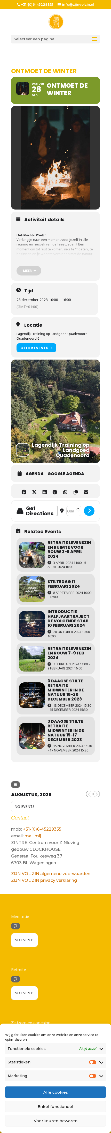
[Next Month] (96, 794)
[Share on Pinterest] (54, 491)
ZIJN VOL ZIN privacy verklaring (44, 880)
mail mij (33, 835)
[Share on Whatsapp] (65, 491)
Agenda (35, 474)
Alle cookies (55, 1092)
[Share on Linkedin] (44, 491)
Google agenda (65, 474)
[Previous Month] (89, 794)
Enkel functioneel (55, 1106)
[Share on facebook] (23, 491)
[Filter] (15, 784)
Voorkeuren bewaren (55, 1120)
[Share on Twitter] (34, 491)
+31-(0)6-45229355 (42, 829)
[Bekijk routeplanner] (89, 511)
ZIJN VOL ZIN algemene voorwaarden (50, 873)
